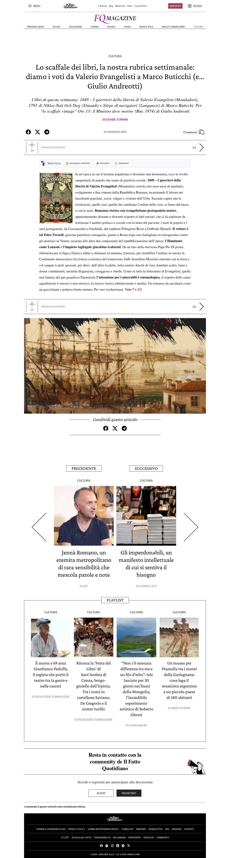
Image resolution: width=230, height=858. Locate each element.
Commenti (190, 132)
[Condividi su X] (37, 132)
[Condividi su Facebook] (28, 132)
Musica (111, 27)
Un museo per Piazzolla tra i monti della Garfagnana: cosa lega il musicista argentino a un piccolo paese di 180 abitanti (179, 680)
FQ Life (56, 27)
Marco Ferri (180, 708)
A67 (85, 586)
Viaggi (127, 27)
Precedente (84, 468)
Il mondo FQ (139, 6)
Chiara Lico (147, 586)
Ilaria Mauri (138, 725)
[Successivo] (191, 527)
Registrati (129, 793)
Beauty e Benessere (173, 27)
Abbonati (175, 6)
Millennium (120, 6)
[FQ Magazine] (115, 18)
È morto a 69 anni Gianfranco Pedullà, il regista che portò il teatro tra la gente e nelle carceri (51, 674)
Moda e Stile (146, 27)
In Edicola (102, 6)
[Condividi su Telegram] (46, 132)
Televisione (75, 27)
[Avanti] (201, 147)
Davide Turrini (117, 119)
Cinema (95, 27)
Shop (129, 6)
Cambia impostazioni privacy (103, 828)
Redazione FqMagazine (52, 696)
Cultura (198, 27)
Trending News (35, 27)
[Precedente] (39, 527)
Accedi (101, 793)
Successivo (146, 468)
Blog (111, 6)
